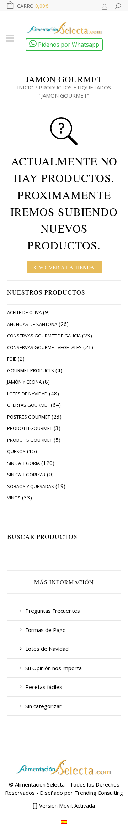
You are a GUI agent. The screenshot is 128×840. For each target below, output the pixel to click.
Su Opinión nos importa (53, 668)
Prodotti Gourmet (29, 428)
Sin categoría (23, 463)
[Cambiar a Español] (64, 821)
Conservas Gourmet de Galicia (44, 335)
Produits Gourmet (29, 440)
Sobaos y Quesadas (30, 486)
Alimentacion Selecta (40, 784)
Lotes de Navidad (27, 393)
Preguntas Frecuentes (52, 610)
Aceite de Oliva (24, 312)
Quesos (16, 451)
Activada (84, 805)
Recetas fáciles (43, 686)
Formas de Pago (45, 629)
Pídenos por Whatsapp (68, 44)
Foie (11, 359)
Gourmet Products (30, 370)
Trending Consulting (98, 792)
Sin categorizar (26, 474)
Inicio (25, 87)
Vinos (14, 497)
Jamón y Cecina (24, 382)
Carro (32, 5)
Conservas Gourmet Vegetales (44, 347)
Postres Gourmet (28, 417)
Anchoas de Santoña (32, 324)
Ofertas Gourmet (28, 405)
